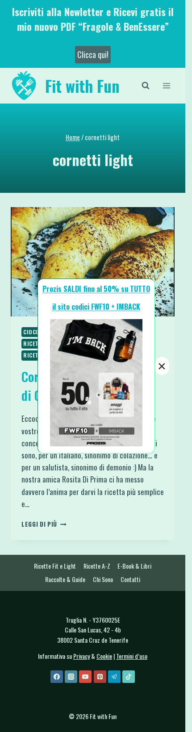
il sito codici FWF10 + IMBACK (96, 306)
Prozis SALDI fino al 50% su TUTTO (96, 288)
